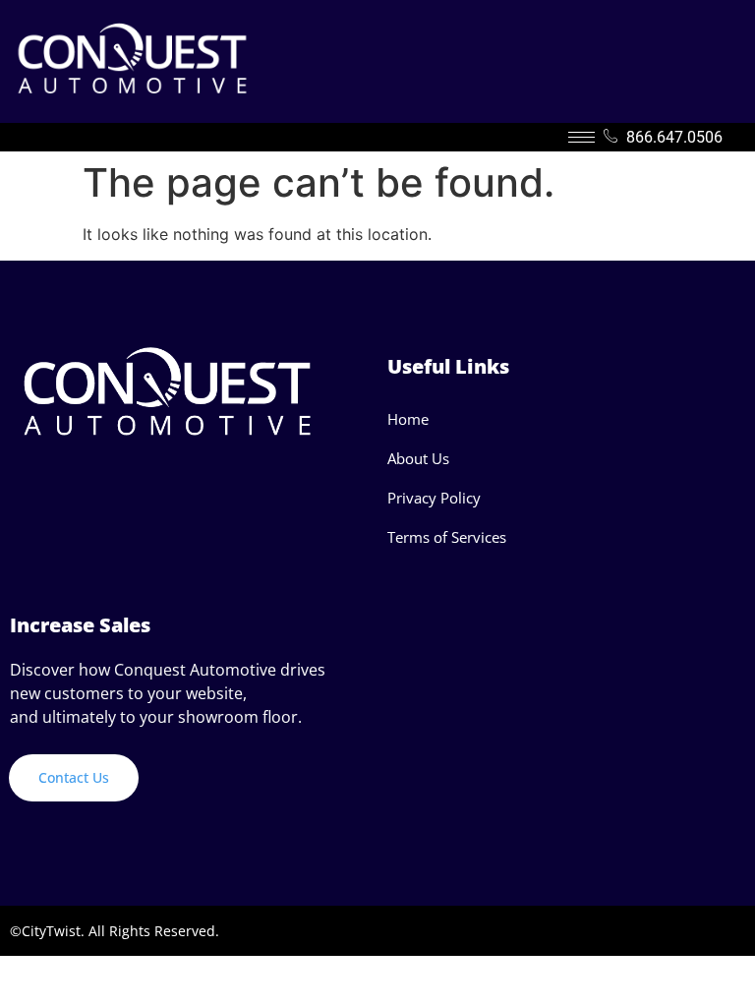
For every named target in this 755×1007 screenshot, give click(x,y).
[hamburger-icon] (581, 137)
